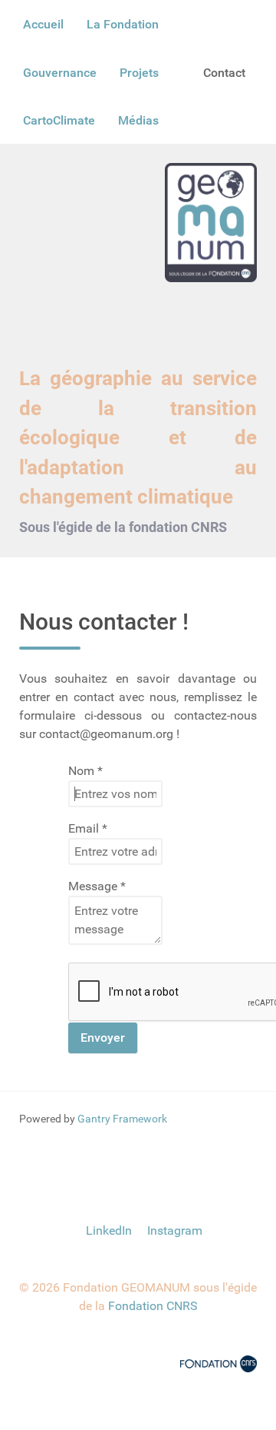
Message (97, 886)
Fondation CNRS (153, 1306)
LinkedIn (109, 1230)
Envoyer (102, 1037)
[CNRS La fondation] (218, 1362)
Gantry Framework (122, 1118)
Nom (85, 770)
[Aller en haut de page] (138, 1173)
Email (87, 828)
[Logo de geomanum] (211, 221)
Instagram (173, 1230)
